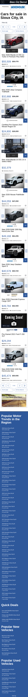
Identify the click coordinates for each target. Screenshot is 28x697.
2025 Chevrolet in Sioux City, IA (9, 533)
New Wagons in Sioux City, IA (8, 645)
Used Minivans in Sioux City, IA (9, 683)
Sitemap (14, 695)
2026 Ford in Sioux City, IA (8, 437)
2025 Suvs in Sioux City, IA (8, 463)
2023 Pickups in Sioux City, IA (8, 489)
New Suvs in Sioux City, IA (8, 636)
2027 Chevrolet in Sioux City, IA (9, 520)
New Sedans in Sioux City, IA (8, 649)
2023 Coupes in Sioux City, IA (8, 594)
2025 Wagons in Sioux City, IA (9, 576)
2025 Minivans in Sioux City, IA (9, 563)
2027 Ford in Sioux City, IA (8, 472)
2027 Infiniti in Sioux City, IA (8, 507)
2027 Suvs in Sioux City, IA (8, 450)
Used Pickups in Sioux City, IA (8, 674)
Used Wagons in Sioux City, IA (9, 687)
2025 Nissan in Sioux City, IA (8, 542)
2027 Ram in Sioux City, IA (8, 515)
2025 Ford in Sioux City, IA (8, 494)
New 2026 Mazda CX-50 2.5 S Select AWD (14, 160)
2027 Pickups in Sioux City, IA (8, 485)
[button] (2, 41)
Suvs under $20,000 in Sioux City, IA (10, 611)
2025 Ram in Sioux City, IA (8, 550)
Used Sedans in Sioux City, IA (8, 679)
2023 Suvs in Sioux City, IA (8, 468)
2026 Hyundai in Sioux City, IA (9, 459)
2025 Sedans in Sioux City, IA (8, 581)
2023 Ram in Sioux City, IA (8, 546)
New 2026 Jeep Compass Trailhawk (12, 91)
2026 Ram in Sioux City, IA (8, 455)
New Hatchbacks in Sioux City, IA (9, 653)
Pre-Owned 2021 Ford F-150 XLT (13, 335)
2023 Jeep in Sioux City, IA (8, 537)
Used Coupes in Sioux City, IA (8, 692)
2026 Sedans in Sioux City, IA (8, 481)
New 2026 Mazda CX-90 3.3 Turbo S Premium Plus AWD (13, 56)
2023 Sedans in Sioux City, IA (8, 572)
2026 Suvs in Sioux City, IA (8, 429)
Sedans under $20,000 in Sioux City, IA (11, 620)
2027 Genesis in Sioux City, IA (8, 529)
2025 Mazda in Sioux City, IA (8, 524)
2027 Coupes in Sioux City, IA (8, 598)
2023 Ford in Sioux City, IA (8, 498)
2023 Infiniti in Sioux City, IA (8, 555)
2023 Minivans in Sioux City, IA (9, 585)
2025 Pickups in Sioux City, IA (8, 511)
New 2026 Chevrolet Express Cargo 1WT (13, 300)
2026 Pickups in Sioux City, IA (8, 433)
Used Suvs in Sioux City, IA (8, 670)
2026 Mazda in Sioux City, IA (8, 442)
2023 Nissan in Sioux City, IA (8, 502)
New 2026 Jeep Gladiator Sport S (12, 265)
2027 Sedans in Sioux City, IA (8, 589)
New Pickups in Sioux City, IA (8, 640)
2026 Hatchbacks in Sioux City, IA (9, 568)
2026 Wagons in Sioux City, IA (9, 476)
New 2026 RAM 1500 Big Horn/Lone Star (12, 230)
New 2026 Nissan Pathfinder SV (13, 195)
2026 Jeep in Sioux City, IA (8, 446)
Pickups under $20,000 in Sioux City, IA (11, 615)
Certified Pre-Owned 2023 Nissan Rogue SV (12, 125)
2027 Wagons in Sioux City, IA (9, 559)
